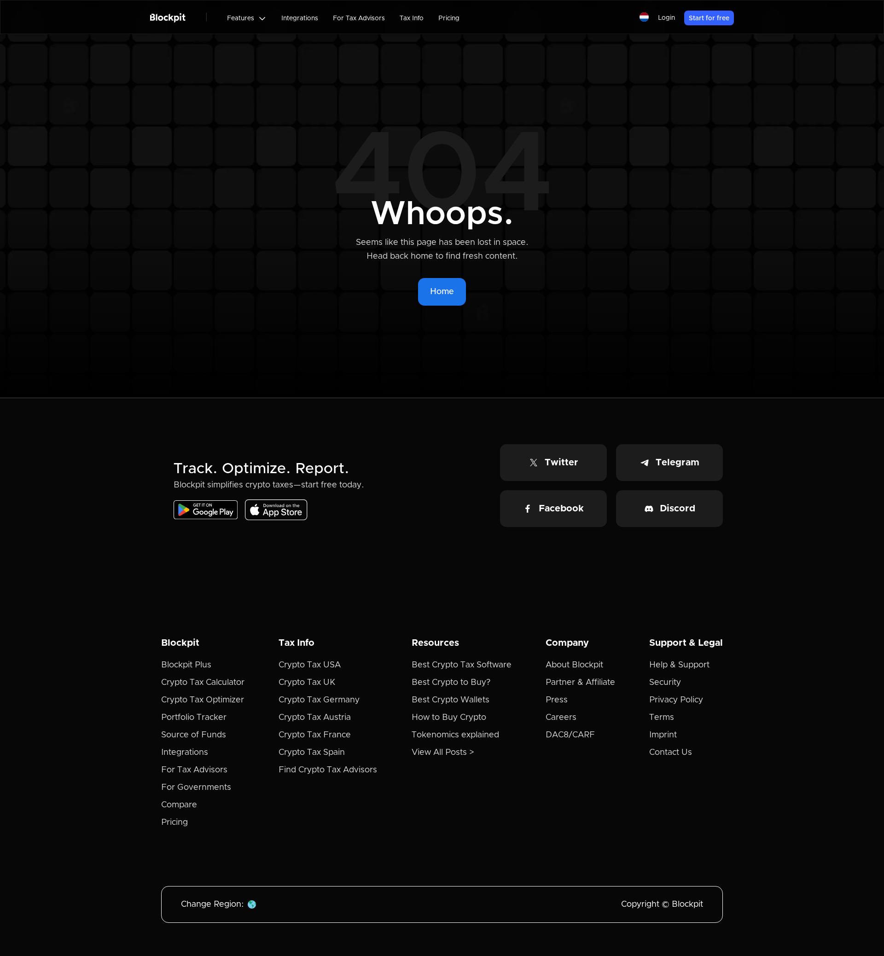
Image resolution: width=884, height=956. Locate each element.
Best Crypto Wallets (450, 700)
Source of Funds (193, 735)
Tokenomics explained (455, 735)
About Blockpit (574, 665)
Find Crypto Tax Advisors (328, 770)
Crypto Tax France (315, 735)
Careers (561, 717)
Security (665, 682)
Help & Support (679, 665)
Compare (179, 805)
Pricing (448, 18)
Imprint (663, 735)
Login (666, 18)
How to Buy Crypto (449, 717)
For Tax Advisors (359, 18)
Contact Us (670, 752)
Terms (661, 717)
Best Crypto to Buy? (451, 682)
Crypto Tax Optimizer (202, 700)
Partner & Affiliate (580, 682)
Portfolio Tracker (194, 717)
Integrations (299, 18)
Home (442, 292)
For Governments (196, 787)
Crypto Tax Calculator (202, 682)
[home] (168, 17)
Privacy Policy (676, 700)
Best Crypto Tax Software (462, 665)
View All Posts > (443, 752)
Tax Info (412, 18)
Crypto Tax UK (307, 682)
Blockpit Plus (186, 665)
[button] (247, 18)
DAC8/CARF (570, 735)
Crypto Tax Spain (312, 752)
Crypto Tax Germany (319, 700)
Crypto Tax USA (310, 665)
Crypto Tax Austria (315, 717)
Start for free (709, 18)
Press (557, 700)
